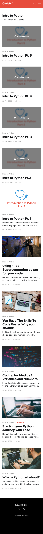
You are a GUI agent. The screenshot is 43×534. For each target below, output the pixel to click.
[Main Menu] (39, 4)
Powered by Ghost (22, 516)
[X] (19, 509)
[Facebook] (24, 509)
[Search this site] (34, 4)
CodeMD (7, 3)
